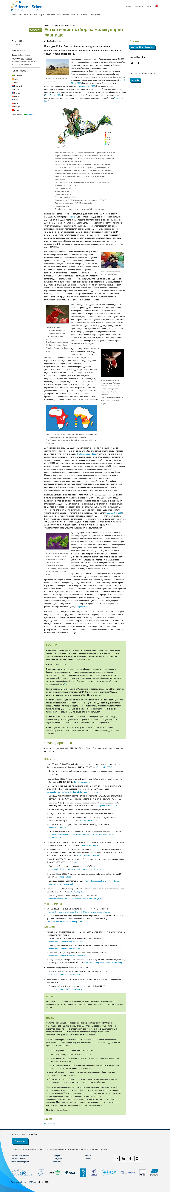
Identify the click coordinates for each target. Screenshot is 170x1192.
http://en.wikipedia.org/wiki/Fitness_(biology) (64, 911)
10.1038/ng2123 (76, 862)
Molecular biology (25, 64)
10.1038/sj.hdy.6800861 (89, 820)
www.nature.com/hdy (57, 827)
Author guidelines (95, 14)
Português (17, 106)
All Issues (33, 14)
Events (66, 14)
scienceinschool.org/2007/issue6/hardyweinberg (103, 962)
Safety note (57, 1158)
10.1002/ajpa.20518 (104, 767)
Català (16, 79)
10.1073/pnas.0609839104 (88, 855)
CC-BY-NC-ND (49, 1123)
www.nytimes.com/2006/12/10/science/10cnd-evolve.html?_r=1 (75, 898)
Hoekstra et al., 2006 (114, 512)
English (16, 89)
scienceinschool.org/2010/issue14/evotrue (66, 941)
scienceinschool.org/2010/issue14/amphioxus (67, 955)
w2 (102, 694)
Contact (129, 6)
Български (18, 75)
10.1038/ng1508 (64, 877)
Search (148, 6)
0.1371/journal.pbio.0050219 (105, 805)
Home (13, 14)
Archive (88, 1155)
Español (17, 110)
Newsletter (139, 6)
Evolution (15, 61)
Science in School (50, 25)
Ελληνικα (17, 99)
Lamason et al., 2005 (86, 86)
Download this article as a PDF (142, 47)
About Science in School (20, 1155)
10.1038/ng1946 (77, 891)
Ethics (29, 58)
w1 (65, 683)
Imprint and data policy (20, 1161)
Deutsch (17, 96)
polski (16, 103)
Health (27, 55)
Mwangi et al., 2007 (82, 606)
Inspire (41, 14)
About (73, 14)
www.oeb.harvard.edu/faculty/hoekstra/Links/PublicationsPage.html (73, 791)
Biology (21, 55)
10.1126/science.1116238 (89, 845)
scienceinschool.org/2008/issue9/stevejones (66, 948)
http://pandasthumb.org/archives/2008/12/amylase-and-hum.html (75, 869)
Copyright (56, 1155)
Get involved (82, 14)
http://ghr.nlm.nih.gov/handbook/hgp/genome (64, 921)
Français (17, 93)
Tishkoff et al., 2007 (53, 95)
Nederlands (18, 86)
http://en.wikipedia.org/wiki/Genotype (98, 911)
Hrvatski (17, 82)
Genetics (23, 61)
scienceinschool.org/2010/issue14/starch (65, 989)
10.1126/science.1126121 (84, 782)
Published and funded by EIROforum (23, 1182)
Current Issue (23, 14)
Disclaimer (56, 1161)
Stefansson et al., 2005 (86, 453)
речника (71, 216)
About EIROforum (18, 1158)
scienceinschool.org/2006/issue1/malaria (65, 974)
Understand (50, 14)
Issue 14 (70, 25)
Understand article (35, 30)
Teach (59, 14)
